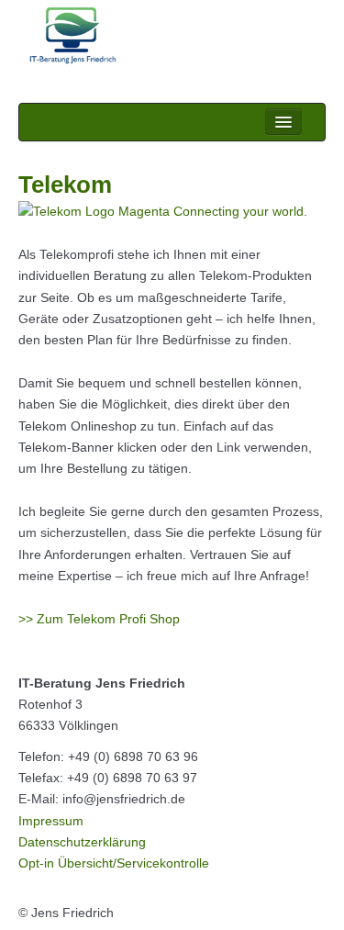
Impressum (50, 820)
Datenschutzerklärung (82, 842)
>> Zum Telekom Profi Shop (99, 618)
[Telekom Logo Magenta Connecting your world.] (162, 211)
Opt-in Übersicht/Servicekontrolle (113, 863)
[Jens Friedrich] (172, 36)
